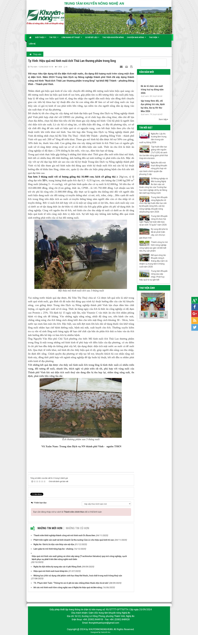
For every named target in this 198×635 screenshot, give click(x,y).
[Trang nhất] (30, 37)
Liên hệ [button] (32, 44)
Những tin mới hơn (50, 528)
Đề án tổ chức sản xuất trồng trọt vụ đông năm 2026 (152, 82)
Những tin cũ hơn (77, 528)
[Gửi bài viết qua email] (121, 66)
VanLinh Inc (105, 632)
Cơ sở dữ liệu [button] (91, 37)
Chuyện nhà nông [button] (136, 37)
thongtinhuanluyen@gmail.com (104, 622)
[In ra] (126, 66)
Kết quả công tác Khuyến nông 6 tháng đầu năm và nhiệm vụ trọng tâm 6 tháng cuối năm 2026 (153, 261)
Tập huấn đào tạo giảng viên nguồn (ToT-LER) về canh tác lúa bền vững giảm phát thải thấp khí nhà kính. (153, 152)
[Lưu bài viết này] (131, 66)
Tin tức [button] (53, 37)
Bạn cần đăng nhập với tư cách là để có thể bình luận (67, 512)
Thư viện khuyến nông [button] (113, 37)
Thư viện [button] (153, 37)
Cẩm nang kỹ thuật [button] (71, 37)
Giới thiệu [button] (40, 37)
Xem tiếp (163, 119)
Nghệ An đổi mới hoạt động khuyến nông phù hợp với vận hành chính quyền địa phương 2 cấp (153, 168)
